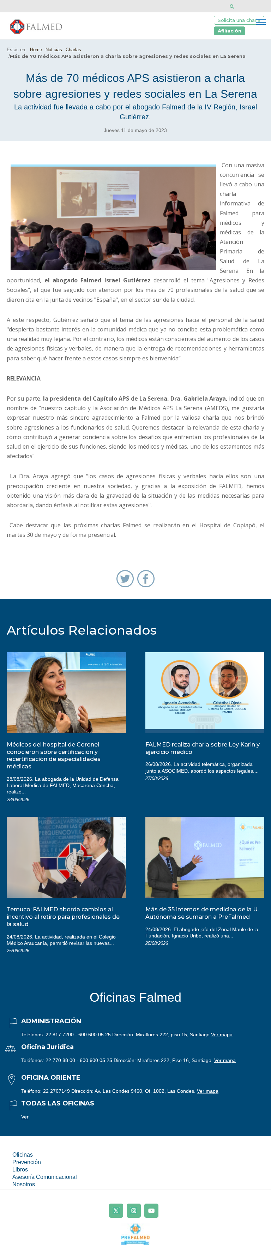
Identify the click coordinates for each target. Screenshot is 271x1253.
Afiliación (229, 31)
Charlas (73, 49)
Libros (20, 1170)
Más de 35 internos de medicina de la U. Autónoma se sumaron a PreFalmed (202, 913)
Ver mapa (222, 1034)
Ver (25, 1117)
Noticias (54, 49)
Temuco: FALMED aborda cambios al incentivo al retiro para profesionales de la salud (63, 917)
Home (36, 49)
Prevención (26, 1162)
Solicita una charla (239, 20)
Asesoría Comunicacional (44, 1177)
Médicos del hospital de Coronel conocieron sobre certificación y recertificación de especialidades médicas (54, 755)
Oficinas (22, 1155)
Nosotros (23, 1184)
